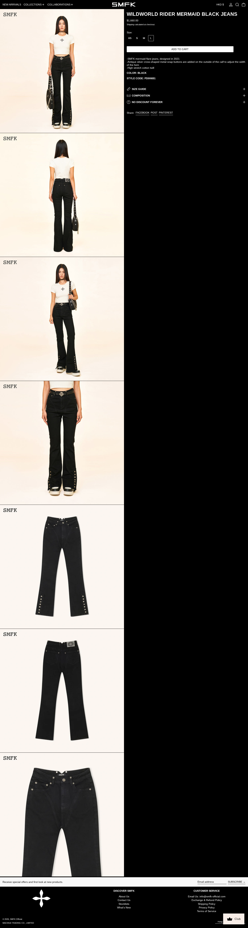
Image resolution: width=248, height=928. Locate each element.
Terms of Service (206, 911)
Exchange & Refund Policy (207, 900)
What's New (124, 907)
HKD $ (220, 4)
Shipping (130, 24)
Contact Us (124, 900)
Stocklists (124, 903)
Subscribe (235, 881)
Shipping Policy (206, 903)
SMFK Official (16, 919)
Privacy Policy (207, 907)
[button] (237, 4)
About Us (124, 896)
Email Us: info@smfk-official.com (206, 896)
